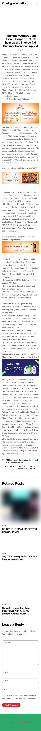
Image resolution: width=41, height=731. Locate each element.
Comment (7, 643)
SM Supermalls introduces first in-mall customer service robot (22, 461)
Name (6, 672)
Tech (4, 526)
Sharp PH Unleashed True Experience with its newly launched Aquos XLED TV (16, 611)
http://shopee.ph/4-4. (29, 448)
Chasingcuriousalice (19, 723)
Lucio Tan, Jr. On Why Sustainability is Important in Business (19, 467)
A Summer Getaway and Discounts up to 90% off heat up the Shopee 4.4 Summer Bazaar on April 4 (20, 41)
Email (6, 681)
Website (6, 689)
